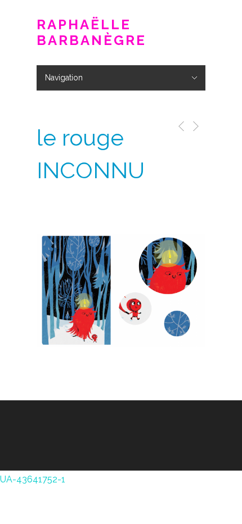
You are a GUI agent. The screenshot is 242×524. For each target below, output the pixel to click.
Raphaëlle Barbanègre (91, 32)
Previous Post (179, 126)
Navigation (64, 77)
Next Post (195, 126)
